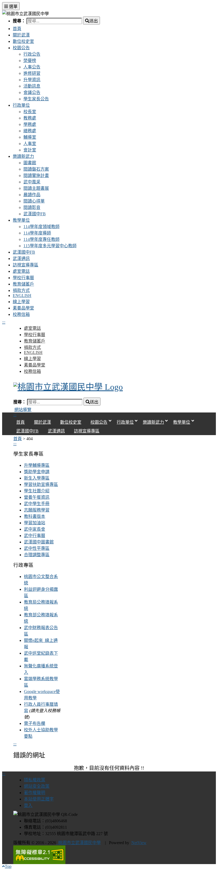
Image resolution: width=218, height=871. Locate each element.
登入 (28, 805)
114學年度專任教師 (41, 239)
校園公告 (21, 48)
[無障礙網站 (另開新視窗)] (109, 854)
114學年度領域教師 (41, 226)
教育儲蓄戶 (23, 284)
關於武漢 (21, 35)
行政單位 (21, 105)
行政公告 (31, 54)
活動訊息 (31, 86)
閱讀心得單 (34, 201)
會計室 (29, 150)
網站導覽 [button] (22, 409)
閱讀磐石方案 (36, 169)
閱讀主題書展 (36, 188)
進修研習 (31, 73)
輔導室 (29, 137)
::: (3, 322)
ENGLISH (22, 295)
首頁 (17, 28)
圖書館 (29, 162)
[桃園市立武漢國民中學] (109, 387)
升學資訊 (31, 79)
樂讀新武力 (23, 156)
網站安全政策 (36, 786)
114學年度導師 (37, 233)
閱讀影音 (31, 207)
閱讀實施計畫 (36, 175)
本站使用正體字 (39, 799)
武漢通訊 (21, 258)
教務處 (29, 118)
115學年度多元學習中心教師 (50, 245)
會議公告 (31, 92)
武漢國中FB (34, 214)
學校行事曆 (23, 277)
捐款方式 (21, 290)
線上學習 (21, 301)
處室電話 (21, 271)
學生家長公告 (36, 99)
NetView (138, 842)
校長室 (29, 111)
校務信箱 (21, 314)
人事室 (29, 143)
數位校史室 (23, 41)
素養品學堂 (23, 308)
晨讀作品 (31, 194)
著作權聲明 (34, 792)
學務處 (29, 124)
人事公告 (31, 67)
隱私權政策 (34, 780)
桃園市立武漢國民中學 (78, 842)
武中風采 (31, 182)
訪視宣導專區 (25, 265)
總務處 (29, 131)
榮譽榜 (29, 60)
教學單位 (21, 220)
